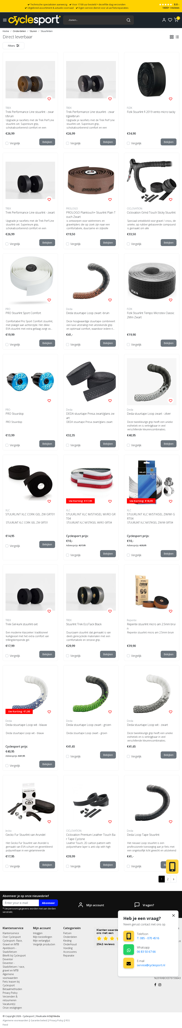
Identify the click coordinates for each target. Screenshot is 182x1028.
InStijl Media (53, 1016)
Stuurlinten (47, 31)
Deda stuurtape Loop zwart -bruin (87, 313)
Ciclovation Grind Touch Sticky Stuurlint (151, 212)
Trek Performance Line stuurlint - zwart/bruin (30, 114)
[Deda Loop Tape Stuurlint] (151, 802)
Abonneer (48, 903)
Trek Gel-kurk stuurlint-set (22, 624)
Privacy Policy (10, 992)
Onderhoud (70, 944)
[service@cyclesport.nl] (129, 963)
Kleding (67, 940)
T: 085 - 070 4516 (148, 938)
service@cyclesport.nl (151, 965)
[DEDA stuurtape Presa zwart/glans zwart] (91, 381)
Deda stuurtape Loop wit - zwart (147, 725)
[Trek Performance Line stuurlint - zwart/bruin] (30, 79)
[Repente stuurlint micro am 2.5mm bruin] (151, 592)
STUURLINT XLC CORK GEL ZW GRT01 (30, 514)
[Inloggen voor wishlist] (49, 99)
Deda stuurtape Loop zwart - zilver (149, 414)
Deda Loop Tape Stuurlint (143, 835)
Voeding (68, 948)
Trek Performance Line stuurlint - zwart (30, 212)
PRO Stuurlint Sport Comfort (23, 313)
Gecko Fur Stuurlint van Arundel (25, 835)
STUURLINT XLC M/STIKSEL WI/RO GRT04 (91, 516)
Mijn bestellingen (42, 937)
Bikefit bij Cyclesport (14, 955)
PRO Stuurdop (15, 414)
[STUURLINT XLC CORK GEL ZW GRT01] (30, 482)
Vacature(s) (9, 1004)
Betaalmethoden (12, 989)
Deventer (8, 959)
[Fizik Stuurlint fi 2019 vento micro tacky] (151, 79)
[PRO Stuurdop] (30, 381)
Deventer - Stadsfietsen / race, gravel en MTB (14, 966)
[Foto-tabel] (171, 37)
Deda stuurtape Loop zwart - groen (88, 725)
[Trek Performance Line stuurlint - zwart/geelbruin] (91, 79)
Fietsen (67, 933)
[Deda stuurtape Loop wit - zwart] (151, 693)
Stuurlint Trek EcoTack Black (83, 624)
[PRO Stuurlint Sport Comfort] (30, 281)
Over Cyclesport (12, 937)
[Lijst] (177, 37)
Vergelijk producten (44, 944)
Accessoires (70, 951)
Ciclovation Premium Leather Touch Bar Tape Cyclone (90, 837)
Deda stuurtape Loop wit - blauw (26, 725)
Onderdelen (19, 31)
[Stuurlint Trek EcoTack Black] (91, 592)
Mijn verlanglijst (41, 940)
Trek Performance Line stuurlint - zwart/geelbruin (90, 114)
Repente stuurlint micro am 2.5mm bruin (151, 626)
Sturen (33, 31)
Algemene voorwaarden (15, 1020)
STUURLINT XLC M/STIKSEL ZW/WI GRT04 (151, 516)
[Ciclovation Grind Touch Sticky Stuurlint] (151, 180)
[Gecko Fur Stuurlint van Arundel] (30, 802)
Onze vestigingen (12, 1007)
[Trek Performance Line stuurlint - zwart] (30, 180)
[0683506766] (128, 949)
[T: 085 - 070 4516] (129, 936)
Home (6, 31)
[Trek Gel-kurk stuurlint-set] (30, 592)
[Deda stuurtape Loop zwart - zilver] (151, 381)
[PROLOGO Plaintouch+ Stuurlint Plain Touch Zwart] (91, 180)
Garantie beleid (39, 1020)
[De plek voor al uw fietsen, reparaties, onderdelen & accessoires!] (34, 20)
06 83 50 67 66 (146, 952)
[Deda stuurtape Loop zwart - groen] (91, 693)
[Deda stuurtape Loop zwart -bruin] (91, 281)
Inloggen (37, 933)
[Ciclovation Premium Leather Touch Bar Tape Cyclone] (91, 802)
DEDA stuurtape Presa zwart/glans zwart (90, 416)
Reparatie (68, 955)
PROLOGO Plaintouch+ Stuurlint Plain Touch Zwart (91, 215)
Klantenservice (11, 933)
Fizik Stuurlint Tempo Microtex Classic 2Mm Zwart (150, 315)
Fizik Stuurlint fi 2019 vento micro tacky (151, 112)
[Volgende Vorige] (174, 879)
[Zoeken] (128, 20)
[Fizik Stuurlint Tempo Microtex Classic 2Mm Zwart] (151, 281)
